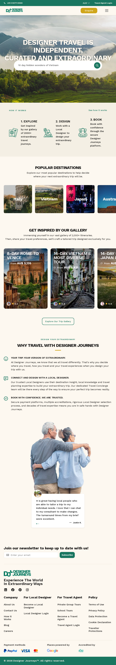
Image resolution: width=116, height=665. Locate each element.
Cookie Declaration (100, 622)
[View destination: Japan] (80, 199)
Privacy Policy (97, 610)
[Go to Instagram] (27, 590)
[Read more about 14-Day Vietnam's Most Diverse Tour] (72, 278)
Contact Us (10, 610)
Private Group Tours (69, 604)
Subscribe (67, 555)
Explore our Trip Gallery (58, 321)
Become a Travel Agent (67, 618)
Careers (8, 631)
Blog (6, 625)
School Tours (64, 610)
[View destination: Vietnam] (49, 199)
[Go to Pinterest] (20, 590)
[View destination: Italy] (18, 199)
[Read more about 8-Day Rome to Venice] (26, 278)
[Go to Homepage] (14, 10)
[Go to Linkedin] (5, 590)
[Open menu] (106, 10)
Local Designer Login (36, 613)
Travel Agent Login (68, 625)
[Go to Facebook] (13, 590)
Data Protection (98, 616)
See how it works (98, 110)
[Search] (97, 65)
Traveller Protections (95, 629)
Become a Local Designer (33, 606)
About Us (9, 604)
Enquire (89, 10)
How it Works (8, 618)
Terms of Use (96, 604)
